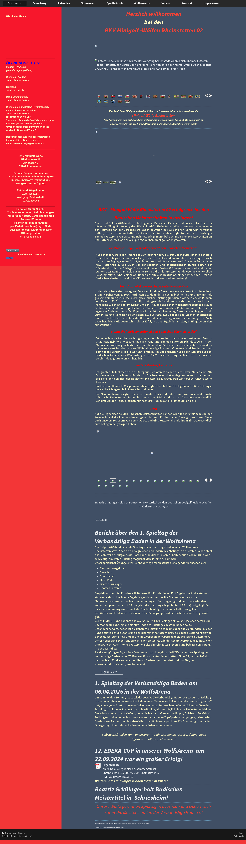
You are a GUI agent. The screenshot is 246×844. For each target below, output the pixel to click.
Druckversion (10, 833)
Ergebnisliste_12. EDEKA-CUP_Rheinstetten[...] (132, 773)
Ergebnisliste (109, 672)
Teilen (10, 258)
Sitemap (21, 833)
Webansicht (239, 836)
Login (241, 833)
